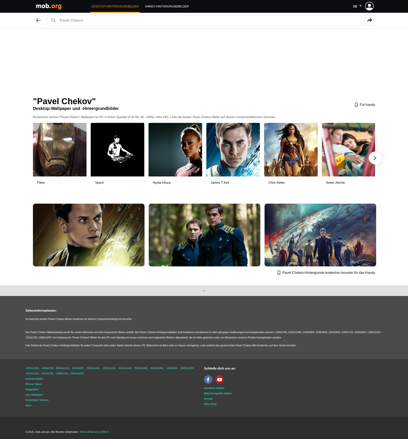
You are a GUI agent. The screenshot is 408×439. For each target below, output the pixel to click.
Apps (28, 405)
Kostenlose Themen (37, 400)
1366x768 (47, 368)
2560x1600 (77, 373)
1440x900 (172, 368)
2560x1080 (140, 368)
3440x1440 (124, 368)
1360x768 (62, 373)
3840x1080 (156, 368)
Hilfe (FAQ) (210, 404)
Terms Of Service (89, 431)
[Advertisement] (204, 60)
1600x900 (78, 368)
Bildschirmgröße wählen (218, 393)
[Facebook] (209, 382)
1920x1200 (32, 373)
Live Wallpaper (34, 394)
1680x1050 (187, 368)
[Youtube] (220, 382)
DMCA (105, 431)
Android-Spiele (34, 378)
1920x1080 (32, 368)
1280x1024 (108, 368)
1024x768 (47, 373)
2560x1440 (92, 368)
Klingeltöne (32, 389)
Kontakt (208, 398)
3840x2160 (62, 368)
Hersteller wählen (214, 388)
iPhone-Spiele (34, 384)
